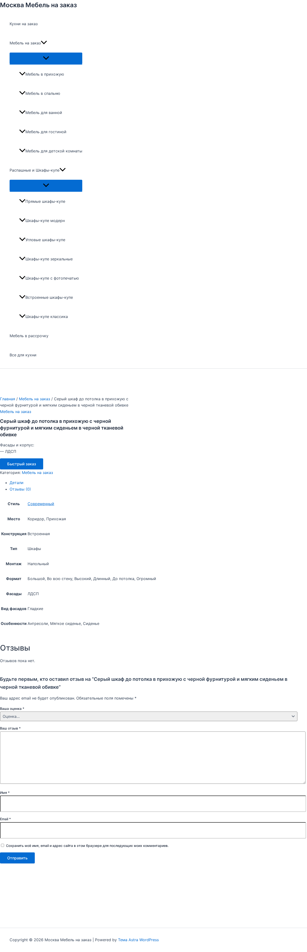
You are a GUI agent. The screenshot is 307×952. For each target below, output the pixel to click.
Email (5, 819)
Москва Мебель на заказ (38, 5)
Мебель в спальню (42, 93)
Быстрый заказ (21, 463)
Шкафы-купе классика (46, 316)
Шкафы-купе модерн (45, 220)
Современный (41, 503)
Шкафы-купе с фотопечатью (52, 278)
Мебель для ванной (43, 112)
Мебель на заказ (25, 43)
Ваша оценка (12, 709)
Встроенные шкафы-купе (49, 297)
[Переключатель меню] (46, 58)
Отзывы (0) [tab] (20, 489)
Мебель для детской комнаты (53, 151)
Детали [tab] (17, 482)
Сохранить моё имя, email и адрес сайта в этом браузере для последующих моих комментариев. (87, 846)
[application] (44, 43)
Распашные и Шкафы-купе (34, 170)
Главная (7, 398)
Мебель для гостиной (45, 131)
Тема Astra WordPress (138, 939)
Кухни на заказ (24, 23)
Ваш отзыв (10, 728)
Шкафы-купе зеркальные (49, 259)
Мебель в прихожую (44, 74)
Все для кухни (23, 355)
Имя (5, 792)
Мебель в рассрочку (29, 335)
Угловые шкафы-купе (45, 239)
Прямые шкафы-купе (45, 201)
